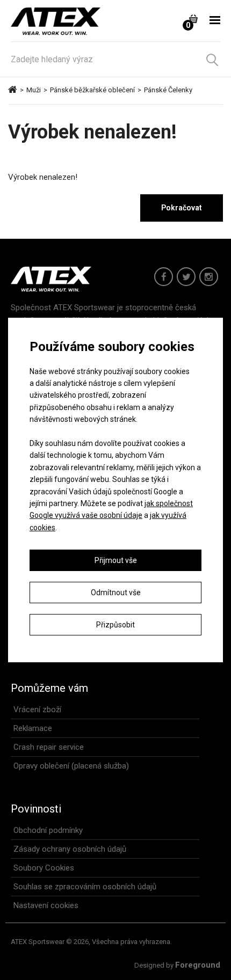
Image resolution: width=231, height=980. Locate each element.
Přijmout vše (116, 560)
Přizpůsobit (115, 624)
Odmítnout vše (116, 592)
